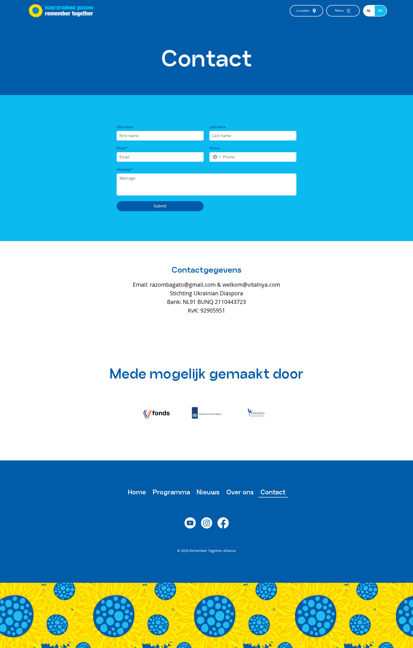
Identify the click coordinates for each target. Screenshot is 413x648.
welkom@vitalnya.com (251, 284)
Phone (214, 148)
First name (125, 127)
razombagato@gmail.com (183, 284)
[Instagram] (206, 523)
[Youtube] (190, 523)
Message (125, 169)
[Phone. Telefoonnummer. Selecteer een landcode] (217, 157)
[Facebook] (223, 523)
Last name (217, 127)
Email (122, 148)
